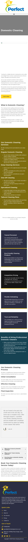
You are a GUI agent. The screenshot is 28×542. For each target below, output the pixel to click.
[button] (14, 14)
